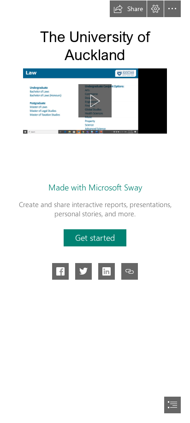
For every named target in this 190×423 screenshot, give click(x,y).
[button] (128, 8)
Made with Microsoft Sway (95, 187)
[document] (95, 211)
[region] (95, 100)
